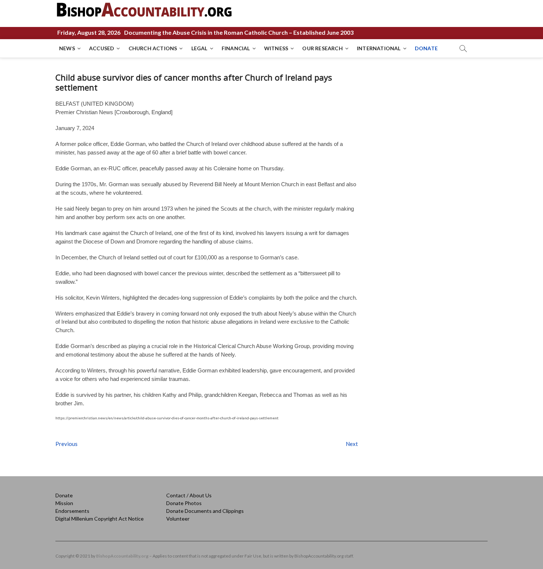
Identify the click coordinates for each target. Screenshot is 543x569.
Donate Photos (184, 503)
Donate (64, 495)
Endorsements (72, 511)
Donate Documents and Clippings (205, 511)
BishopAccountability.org (122, 556)
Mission (64, 503)
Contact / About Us (189, 495)
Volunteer (177, 518)
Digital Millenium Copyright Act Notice (99, 518)
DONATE (426, 48)
